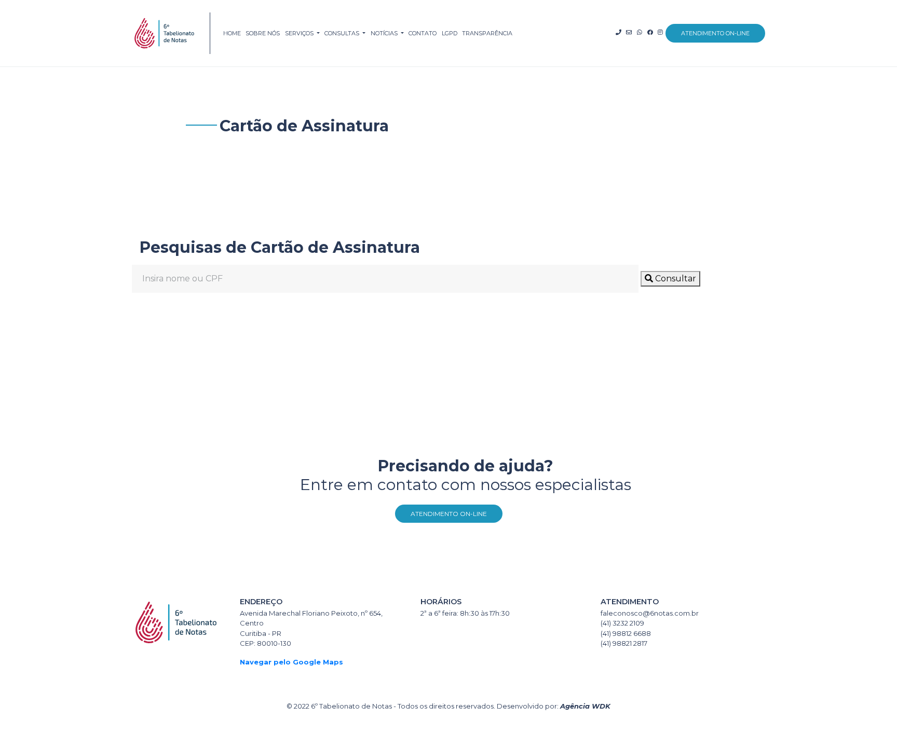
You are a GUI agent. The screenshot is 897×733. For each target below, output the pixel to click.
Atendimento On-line (449, 514)
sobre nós (263, 33)
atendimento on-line (715, 33)
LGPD (449, 33)
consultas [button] (342, 33)
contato (423, 33)
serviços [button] (300, 33)
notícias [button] (385, 33)
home (232, 33)
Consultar (674, 278)
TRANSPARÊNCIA (487, 33)
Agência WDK (585, 706)
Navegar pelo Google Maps (291, 662)
